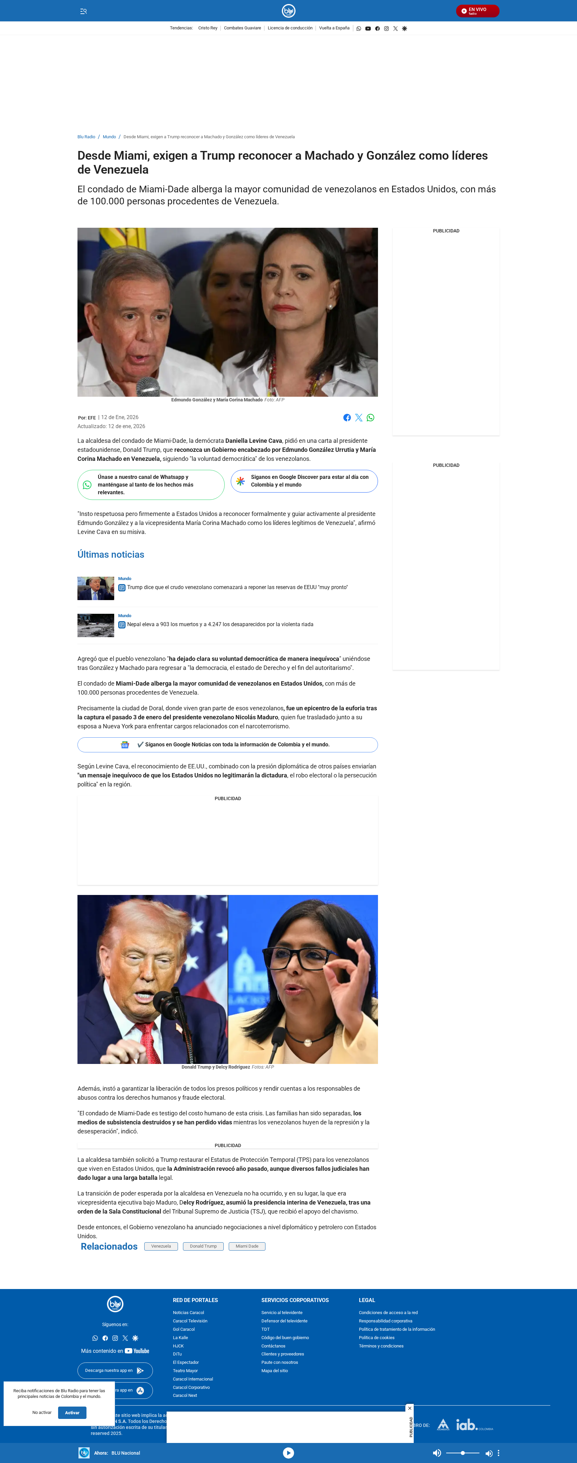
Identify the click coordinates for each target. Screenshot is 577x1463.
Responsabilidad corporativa (385, 1321)
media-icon (288, 1453)
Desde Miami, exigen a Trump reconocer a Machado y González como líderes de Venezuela (209, 137)
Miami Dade (247, 1246)
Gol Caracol (184, 1329)
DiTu (177, 1354)
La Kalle (180, 1338)
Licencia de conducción (290, 28)
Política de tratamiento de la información (397, 1329)
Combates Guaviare (242, 28)
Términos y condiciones (381, 1346)
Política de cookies (377, 1338)
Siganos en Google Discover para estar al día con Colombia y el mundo (310, 481)
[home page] (289, 11)
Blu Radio (86, 137)
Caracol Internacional (193, 1379)
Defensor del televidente (284, 1321)
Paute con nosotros (279, 1362)
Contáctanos (273, 1346)
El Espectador (186, 1362)
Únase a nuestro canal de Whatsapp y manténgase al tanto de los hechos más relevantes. (145, 484)
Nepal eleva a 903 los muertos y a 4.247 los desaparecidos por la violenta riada (220, 624)
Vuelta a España (334, 28)
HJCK (178, 1346)
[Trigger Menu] (83, 11)
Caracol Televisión (190, 1321)
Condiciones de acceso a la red (388, 1313)
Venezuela (161, 1246)
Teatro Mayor (185, 1371)
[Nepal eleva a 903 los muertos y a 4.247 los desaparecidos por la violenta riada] (95, 625)
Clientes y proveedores (282, 1354)
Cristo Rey (207, 28)
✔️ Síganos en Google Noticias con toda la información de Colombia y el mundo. (233, 744)
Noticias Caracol (188, 1313)
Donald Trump (203, 1246)
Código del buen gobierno (285, 1338)
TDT (265, 1329)
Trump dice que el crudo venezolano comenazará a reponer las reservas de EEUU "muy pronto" (237, 587)
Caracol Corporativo (191, 1388)
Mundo (109, 137)
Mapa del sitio (274, 1371)
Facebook (347, 421)
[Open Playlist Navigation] (499, 1453)
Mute (437, 1453)
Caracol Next (185, 1396)
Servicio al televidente (282, 1313)
